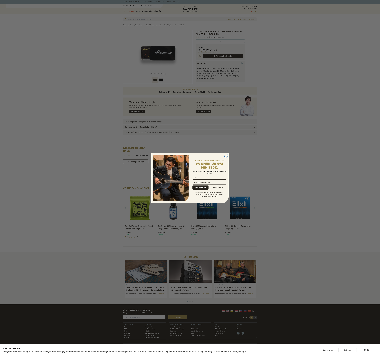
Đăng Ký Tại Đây (200, 187)
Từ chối (367, 350)
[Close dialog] (226, 155)
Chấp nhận (348, 350)
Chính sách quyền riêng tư (236, 352)
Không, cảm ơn (218, 187)
